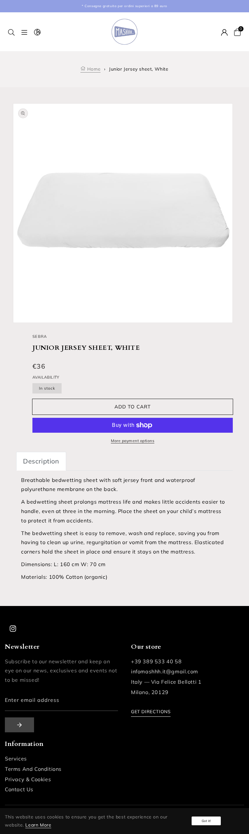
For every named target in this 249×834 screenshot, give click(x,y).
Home (93, 69)
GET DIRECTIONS (151, 711)
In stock (47, 388)
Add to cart (132, 407)
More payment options (132, 440)
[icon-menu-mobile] (24, 32)
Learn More (38, 825)
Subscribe (19, 724)
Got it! (206, 821)
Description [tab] (41, 461)
